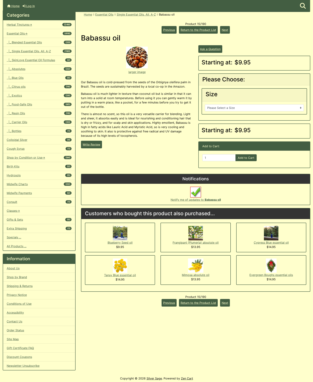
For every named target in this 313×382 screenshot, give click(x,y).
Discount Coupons (19, 357)
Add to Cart (246, 158)
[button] (303, 5)
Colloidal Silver (38, 140)
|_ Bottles (38, 131)
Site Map (13, 339)
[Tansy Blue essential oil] (120, 265)
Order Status (15, 330)
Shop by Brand (17, 277)
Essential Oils (104, 14)
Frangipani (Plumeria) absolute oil (196, 242)
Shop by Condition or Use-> (38, 157)
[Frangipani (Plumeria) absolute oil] (195, 233)
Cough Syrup (38, 148)
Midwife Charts (38, 184)
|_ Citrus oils (38, 86)
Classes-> (13, 211)
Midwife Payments (38, 193)
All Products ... (16, 246)
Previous (169, 30)
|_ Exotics (38, 95)
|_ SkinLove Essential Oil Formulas (38, 60)
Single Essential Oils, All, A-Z (136, 14)
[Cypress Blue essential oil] (271, 233)
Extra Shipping (38, 228)
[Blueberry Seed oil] (120, 233)
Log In (30, 6)
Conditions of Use (19, 303)
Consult (38, 202)
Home (15, 6)
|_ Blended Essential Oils (38, 42)
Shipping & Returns (20, 286)
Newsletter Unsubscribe (23, 366)
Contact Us (14, 321)
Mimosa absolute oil (195, 275)
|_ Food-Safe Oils (38, 104)
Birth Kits (38, 166)
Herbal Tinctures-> (38, 24)
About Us (13, 268)
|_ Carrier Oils (38, 122)
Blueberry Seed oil (120, 242)
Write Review (91, 144)
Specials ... (14, 237)
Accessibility (15, 312)
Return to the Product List (198, 30)
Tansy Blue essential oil (120, 275)
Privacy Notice (17, 295)
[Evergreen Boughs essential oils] (271, 265)
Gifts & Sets (38, 219)
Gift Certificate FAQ (20, 348)
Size (212, 94)
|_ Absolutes (38, 69)
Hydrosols (38, 175)
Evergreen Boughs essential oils (271, 275)
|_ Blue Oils (38, 78)
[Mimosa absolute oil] (195, 265)
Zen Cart (187, 378)
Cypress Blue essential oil (271, 242)
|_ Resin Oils (38, 113)
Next (225, 30)
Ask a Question (210, 49)
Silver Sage (154, 378)
